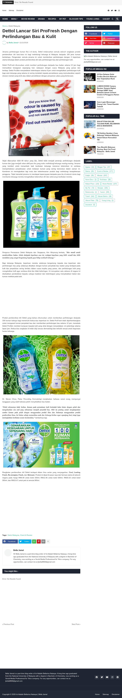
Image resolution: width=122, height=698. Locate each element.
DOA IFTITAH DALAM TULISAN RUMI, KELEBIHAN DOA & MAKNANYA (108, 124)
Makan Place (92, 184)
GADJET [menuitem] (106, 19)
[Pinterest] (39, 541)
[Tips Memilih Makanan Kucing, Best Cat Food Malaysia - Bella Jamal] (90, 150)
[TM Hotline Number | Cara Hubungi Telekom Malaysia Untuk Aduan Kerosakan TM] (90, 136)
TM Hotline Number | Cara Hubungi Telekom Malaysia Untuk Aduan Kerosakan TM (108, 136)
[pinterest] (118, 677)
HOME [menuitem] (5, 19)
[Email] (43, 541)
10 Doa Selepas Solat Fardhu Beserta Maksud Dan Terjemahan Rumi (106, 76)
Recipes (103, 188)
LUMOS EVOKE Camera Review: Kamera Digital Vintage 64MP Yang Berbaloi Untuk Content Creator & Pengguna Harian (108, 90)
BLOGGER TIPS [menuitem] (76, 19)
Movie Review (109, 184)
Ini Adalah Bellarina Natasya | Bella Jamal (31, 694)
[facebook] (108, 10)
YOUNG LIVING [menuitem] (92, 19)
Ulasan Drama (104, 196)
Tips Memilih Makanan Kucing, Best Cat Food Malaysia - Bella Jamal (106, 149)
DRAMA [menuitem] (41, 19)
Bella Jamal (18, 550)
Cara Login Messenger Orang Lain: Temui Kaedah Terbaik (108, 104)
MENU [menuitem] (14, 19)
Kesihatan (105, 179)
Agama (89, 167)
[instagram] (119, 10)
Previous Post (9, 624)
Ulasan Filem (91, 200)
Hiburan (102, 175)
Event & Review (26, 535)
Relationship (91, 192)
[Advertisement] (41, 297)
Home (4, 10)
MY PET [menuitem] (62, 19)
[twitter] (112, 10)
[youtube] (115, 10)
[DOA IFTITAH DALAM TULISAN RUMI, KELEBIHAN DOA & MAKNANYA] (90, 124)
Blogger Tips (103, 167)
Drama (89, 171)
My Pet (89, 188)
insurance (90, 205)
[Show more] (48, 541)
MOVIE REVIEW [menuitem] (28, 19)
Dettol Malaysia (14, 26)
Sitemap (11, 10)
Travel (89, 196)
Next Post (75, 624)
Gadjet (89, 175)
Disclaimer (19, 10)
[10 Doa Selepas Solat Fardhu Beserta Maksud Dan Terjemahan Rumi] (90, 77)
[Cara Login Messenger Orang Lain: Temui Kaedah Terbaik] (90, 105)
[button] (112, 19)
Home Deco (90, 179)
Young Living (107, 200)
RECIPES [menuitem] (52, 19)
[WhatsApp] (34, 541)
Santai (104, 192)
